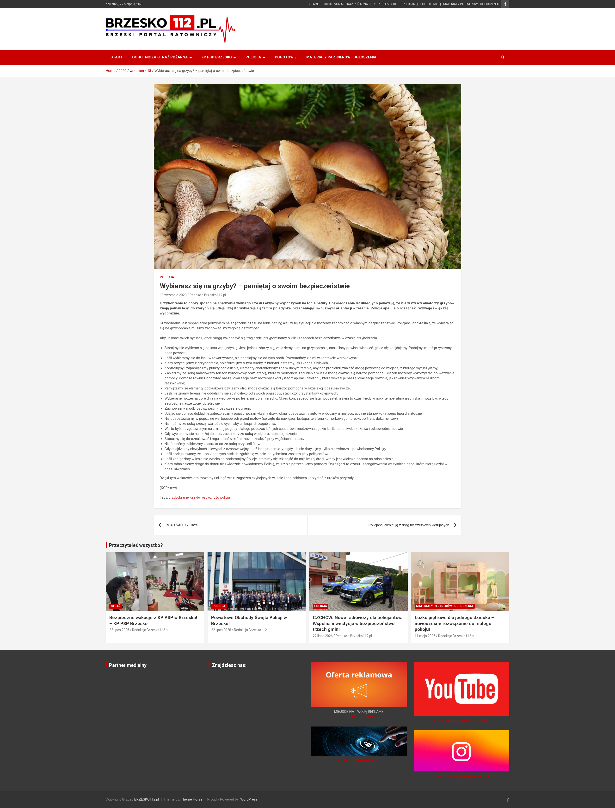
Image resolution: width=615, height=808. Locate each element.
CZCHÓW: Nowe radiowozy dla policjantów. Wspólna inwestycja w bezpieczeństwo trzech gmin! (357, 623)
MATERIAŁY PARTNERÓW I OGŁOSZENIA (471, 4)
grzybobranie (179, 497)
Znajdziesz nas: (229, 665)
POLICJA (409, 4)
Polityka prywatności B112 (359, 760)
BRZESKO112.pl (146, 799)
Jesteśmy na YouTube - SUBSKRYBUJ (461, 720)
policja (225, 497)
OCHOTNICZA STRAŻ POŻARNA (346, 4)
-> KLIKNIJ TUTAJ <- (359, 716)
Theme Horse (192, 799)
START (313, 4)
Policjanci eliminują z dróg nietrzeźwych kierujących (409, 525)
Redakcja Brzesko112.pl (208, 295)
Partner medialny (128, 665)
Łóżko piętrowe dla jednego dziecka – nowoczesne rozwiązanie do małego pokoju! (454, 623)
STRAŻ (115, 606)
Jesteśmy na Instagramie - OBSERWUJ (461, 776)
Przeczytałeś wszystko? (136, 545)
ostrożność (210, 497)
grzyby (195, 497)
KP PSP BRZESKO (385, 4)
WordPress (249, 799)
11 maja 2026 (425, 636)
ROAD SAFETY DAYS (182, 525)
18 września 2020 (173, 295)
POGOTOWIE (429, 4)
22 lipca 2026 (119, 630)
